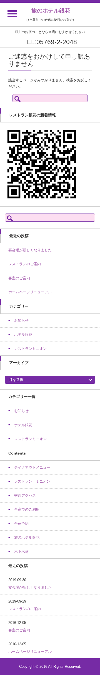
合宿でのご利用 (26, 509)
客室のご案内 (19, 278)
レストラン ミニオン (32, 481)
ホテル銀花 (23, 334)
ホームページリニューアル (30, 292)
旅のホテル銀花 (50, 10)
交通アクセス (25, 495)
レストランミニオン (30, 349)
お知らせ (21, 320)
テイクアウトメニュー (32, 467)
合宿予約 (21, 523)
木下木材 (21, 551)
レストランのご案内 (24, 264)
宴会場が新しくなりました (30, 250)
